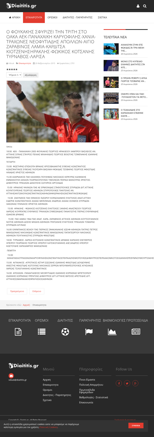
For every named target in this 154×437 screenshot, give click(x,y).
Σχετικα (102, 17)
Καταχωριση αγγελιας (123, 432)
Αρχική (26, 304)
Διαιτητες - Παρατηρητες (77, 17)
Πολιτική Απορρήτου (91, 384)
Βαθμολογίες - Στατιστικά (93, 397)
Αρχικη (16, 17)
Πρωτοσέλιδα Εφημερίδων (87, 391)
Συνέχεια (136, 425)
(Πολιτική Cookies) (48, 427)
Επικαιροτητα (34, 17)
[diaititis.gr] (21, 5)
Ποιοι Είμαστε (87, 379)
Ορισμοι (52, 17)
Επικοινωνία (86, 402)
